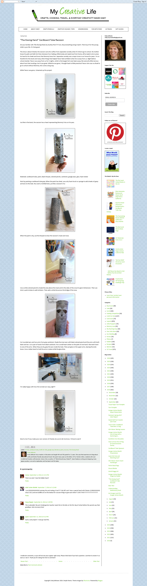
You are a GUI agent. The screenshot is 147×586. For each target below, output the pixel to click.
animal (27, 450)
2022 (108, 371)
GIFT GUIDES (119, 29)
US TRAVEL (108, 29)
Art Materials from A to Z (119, 239)
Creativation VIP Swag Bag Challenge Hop (119, 280)
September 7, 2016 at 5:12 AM (47, 487)
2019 (108, 380)
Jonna (27, 475)
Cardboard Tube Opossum (116, 448)
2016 (108, 390)
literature (57, 450)
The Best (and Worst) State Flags (119, 229)
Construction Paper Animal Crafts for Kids (119, 251)
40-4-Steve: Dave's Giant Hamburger (115, 462)
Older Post (96, 561)
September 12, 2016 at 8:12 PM (39, 517)
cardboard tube (33, 450)
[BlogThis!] (28, 447)
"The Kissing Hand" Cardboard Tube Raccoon (114, 481)
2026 (108, 358)
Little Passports (111, 324)
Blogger (100, 580)
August (111, 499)
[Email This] (26, 447)
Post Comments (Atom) (35, 565)
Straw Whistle (112, 468)
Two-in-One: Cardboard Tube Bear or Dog (115, 425)
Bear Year (111, 486)
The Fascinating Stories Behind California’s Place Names (120, 218)
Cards (108, 311)
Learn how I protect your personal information (114, 296)
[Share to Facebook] (32, 447)
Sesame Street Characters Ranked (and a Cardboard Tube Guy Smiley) (115, 207)
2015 (108, 525)
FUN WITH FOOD (97, 29)
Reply (27, 481)
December (112, 392)
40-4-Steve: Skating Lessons (116, 429)
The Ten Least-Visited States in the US (120, 182)
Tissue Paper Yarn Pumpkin (116, 404)
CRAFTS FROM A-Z (48, 29)
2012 (108, 534)
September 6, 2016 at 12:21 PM (39, 475)
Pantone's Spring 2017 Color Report (115, 416)
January (111, 521)
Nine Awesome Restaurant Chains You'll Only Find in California (120, 195)
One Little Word (111, 331)
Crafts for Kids (43, 450)
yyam (27, 517)
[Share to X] (30, 447)
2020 (108, 377)
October (111, 399)
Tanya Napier (29, 502)
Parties (109, 337)
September (112, 402)
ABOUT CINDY (35, 29)
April (110, 511)
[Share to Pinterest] (34, 447)
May (110, 508)
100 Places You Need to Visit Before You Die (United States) (116, 273)
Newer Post (24, 561)
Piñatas (109, 339)
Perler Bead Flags (113, 465)
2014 (108, 528)
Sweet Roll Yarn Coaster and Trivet (115, 421)
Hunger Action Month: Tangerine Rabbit (115, 475)
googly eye (51, 450)
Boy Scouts (110, 306)
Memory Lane (111, 326)
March (111, 515)
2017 (108, 387)
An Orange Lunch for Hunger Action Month (115, 494)
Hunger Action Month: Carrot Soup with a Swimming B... (115, 434)
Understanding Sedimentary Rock (114, 489)
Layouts (109, 321)
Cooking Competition (113, 313)
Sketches (109, 347)
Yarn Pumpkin (112, 407)
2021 (108, 374)
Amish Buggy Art (113, 471)
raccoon (66, 450)
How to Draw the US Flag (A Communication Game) (116, 443)
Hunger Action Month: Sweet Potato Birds (115, 411)
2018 (108, 383)
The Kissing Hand (74, 450)
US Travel (109, 349)
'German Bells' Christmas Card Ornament (120, 262)
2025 (108, 361)
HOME (25, 29)
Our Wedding (111, 334)
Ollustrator (86, 580)
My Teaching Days (112, 329)
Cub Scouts (110, 319)
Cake (108, 308)
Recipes (109, 344)
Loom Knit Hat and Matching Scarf (114, 457)
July (110, 502)
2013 (108, 531)
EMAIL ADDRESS (110, 97)
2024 (108, 364)
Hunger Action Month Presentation (115, 452)
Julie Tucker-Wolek (31, 487)
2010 (108, 541)
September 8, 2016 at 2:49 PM (43, 502)
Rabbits (109, 342)
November (112, 396)
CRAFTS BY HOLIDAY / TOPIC (66, 29)
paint (61, 450)
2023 (108, 368)
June (110, 505)
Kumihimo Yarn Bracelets (116, 439)
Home (60, 561)
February (112, 518)
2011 (108, 537)
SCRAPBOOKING (83, 29)
